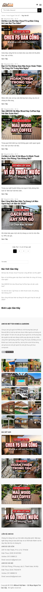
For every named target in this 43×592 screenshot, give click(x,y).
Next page (28, 251)
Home (3, 15)
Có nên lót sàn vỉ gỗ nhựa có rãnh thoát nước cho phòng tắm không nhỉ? (20, 157)
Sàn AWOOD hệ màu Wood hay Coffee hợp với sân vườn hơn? (20, 285)
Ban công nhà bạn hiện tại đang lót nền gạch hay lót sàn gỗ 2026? (20, 202)
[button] (40, 5)
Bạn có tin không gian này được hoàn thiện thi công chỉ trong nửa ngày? (21, 67)
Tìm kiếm (4, 261)
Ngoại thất (6, 29)
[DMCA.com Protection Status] (8, 352)
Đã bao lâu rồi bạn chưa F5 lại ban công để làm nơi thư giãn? (20, 22)
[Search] (39, 10)
